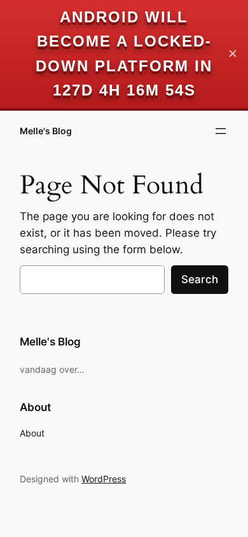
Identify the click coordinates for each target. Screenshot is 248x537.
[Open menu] (220, 131)
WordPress (103, 478)
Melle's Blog (46, 130)
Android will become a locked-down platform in (124, 41)
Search (199, 279)
